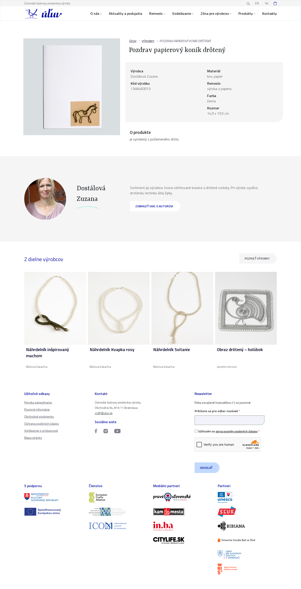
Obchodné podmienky (39, 416)
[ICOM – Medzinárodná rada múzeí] (118, 526)
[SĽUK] (247, 511)
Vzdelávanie (181, 13)
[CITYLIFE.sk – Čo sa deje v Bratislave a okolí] (182, 540)
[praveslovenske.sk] (182, 497)
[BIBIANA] (247, 526)
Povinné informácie (37, 409)
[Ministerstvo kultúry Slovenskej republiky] (54, 497)
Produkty (245, 13)
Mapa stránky (33, 437)
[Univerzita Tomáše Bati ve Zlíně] (247, 540)
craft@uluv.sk (104, 413)
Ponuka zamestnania (38, 402)
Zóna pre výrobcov (215, 13)
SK (266, 3)
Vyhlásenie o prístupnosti (41, 430)
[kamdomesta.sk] (182, 511)
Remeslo (156, 13)
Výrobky (148, 41)
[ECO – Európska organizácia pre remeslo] (118, 511)
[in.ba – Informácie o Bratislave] (182, 526)
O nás (94, 13)
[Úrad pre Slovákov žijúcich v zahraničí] (247, 554)
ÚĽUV (132, 41)
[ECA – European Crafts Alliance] (118, 497)
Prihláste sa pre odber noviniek (217, 411)
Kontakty (269, 13)
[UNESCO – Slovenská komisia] (247, 497)
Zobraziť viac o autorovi (154, 206)
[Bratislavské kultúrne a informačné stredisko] (247, 569)
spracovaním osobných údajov (237, 431)
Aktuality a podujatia (125, 13)
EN (257, 3)
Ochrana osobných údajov (41, 423)
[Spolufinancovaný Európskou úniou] (54, 511)
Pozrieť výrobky (257, 258)
